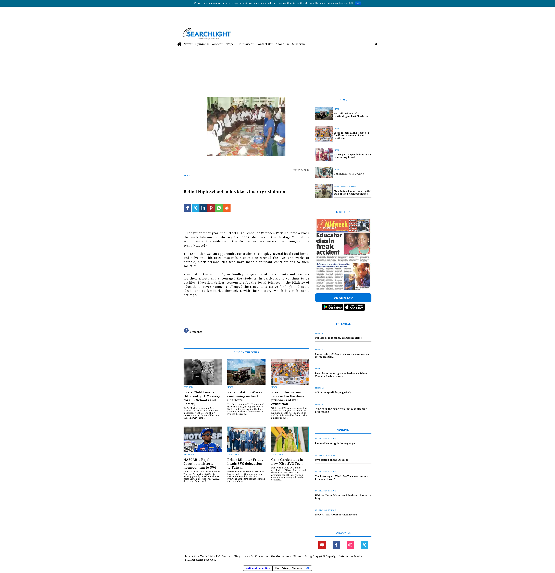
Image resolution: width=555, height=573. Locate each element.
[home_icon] (179, 44)
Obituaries (245, 44)
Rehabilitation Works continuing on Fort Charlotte (244, 396)
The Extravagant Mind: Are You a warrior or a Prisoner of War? (341, 477)
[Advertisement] (277, 69)
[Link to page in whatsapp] (219, 208)
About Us (282, 44)
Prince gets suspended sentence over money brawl (352, 156)
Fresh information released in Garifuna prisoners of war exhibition (287, 398)
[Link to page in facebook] (187, 208)
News (187, 44)
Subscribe (299, 44)
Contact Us (264, 44)
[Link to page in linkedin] (203, 208)
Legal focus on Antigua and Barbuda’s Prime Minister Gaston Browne (341, 375)
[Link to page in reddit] (226, 208)
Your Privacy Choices (288, 568)
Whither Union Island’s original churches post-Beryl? (343, 497)
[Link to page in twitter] (195, 208)
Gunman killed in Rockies (349, 173)
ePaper (230, 44)
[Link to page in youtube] (322, 545)
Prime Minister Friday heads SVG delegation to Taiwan (245, 463)
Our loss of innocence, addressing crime (338, 338)
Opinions (201, 44)
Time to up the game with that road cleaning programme (341, 410)
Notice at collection (258, 568)
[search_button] (376, 44)
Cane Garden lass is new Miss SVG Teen (287, 462)
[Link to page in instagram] (350, 545)
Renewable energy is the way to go (335, 443)
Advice (216, 44)
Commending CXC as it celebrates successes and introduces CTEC (342, 355)
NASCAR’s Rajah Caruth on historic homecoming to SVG (200, 463)
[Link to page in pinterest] (211, 208)
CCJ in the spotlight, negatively (333, 392)
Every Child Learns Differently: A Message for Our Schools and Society (202, 398)
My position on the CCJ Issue (331, 460)
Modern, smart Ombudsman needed (336, 514)
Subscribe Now (343, 297)
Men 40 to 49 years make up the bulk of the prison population (352, 192)
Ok (358, 3)
